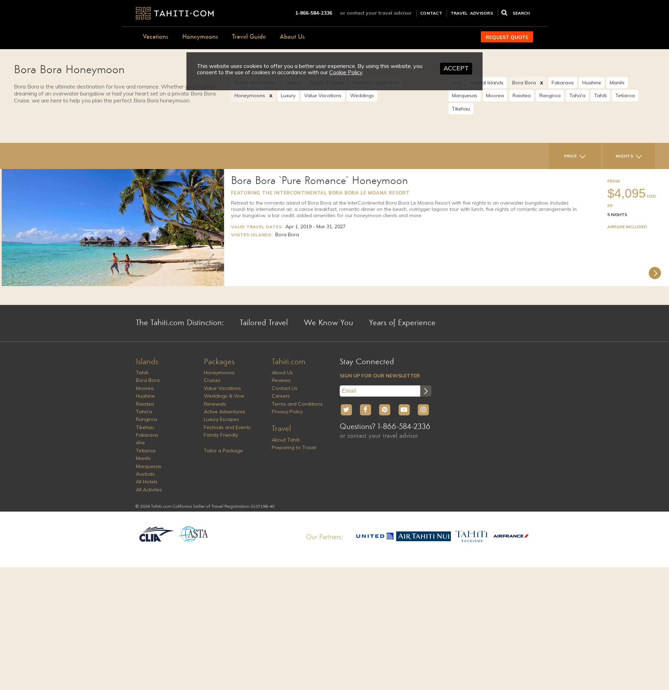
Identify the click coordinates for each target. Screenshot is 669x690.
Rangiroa (550, 95)
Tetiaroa (625, 95)
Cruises (212, 380)
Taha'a (577, 95)
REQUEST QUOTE (507, 37)
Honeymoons (200, 37)
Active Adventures (224, 411)
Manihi (617, 82)
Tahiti (600, 95)
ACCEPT (456, 68)
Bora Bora (524, 82)
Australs (145, 474)
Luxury (288, 95)
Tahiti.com (289, 362)
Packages (219, 362)
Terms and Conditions (297, 404)
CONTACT (431, 13)
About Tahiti (286, 440)
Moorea (495, 95)
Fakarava (563, 82)
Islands (147, 362)
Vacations (155, 37)
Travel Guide (249, 37)
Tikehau (461, 109)
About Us (292, 37)
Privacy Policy (287, 411)
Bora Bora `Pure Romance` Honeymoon (319, 181)
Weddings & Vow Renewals (224, 400)
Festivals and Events (227, 427)
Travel (281, 429)
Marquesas (464, 95)
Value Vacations (322, 95)
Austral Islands (486, 82)
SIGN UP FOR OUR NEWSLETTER (380, 376)
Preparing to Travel (294, 447)
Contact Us (285, 388)
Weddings (362, 95)
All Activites (149, 489)
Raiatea (522, 95)
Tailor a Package (223, 450)
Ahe (140, 442)
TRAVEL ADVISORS (472, 13)
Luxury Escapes (221, 419)
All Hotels (146, 481)
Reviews (281, 380)
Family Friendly (221, 435)
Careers (281, 396)
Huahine (591, 82)
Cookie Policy (346, 72)
